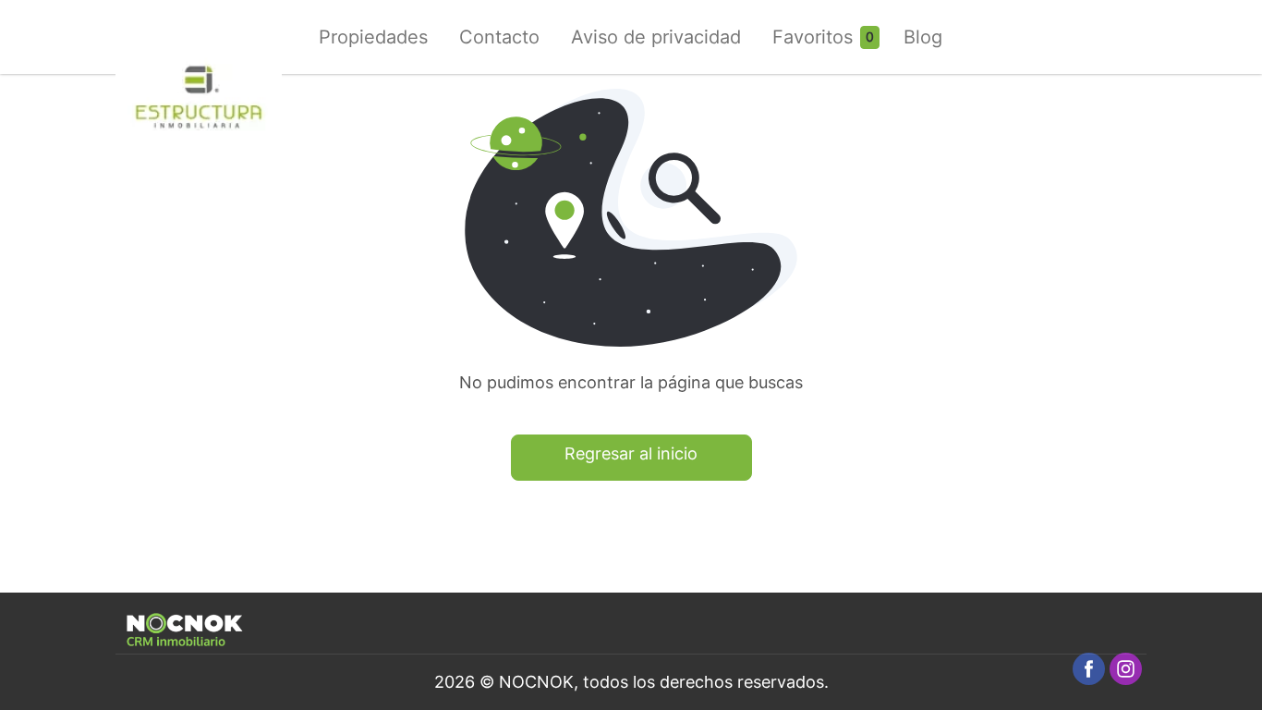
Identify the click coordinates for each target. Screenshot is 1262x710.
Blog (923, 37)
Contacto (499, 37)
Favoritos (812, 37)
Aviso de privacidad (656, 37)
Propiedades (373, 37)
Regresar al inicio (631, 453)
